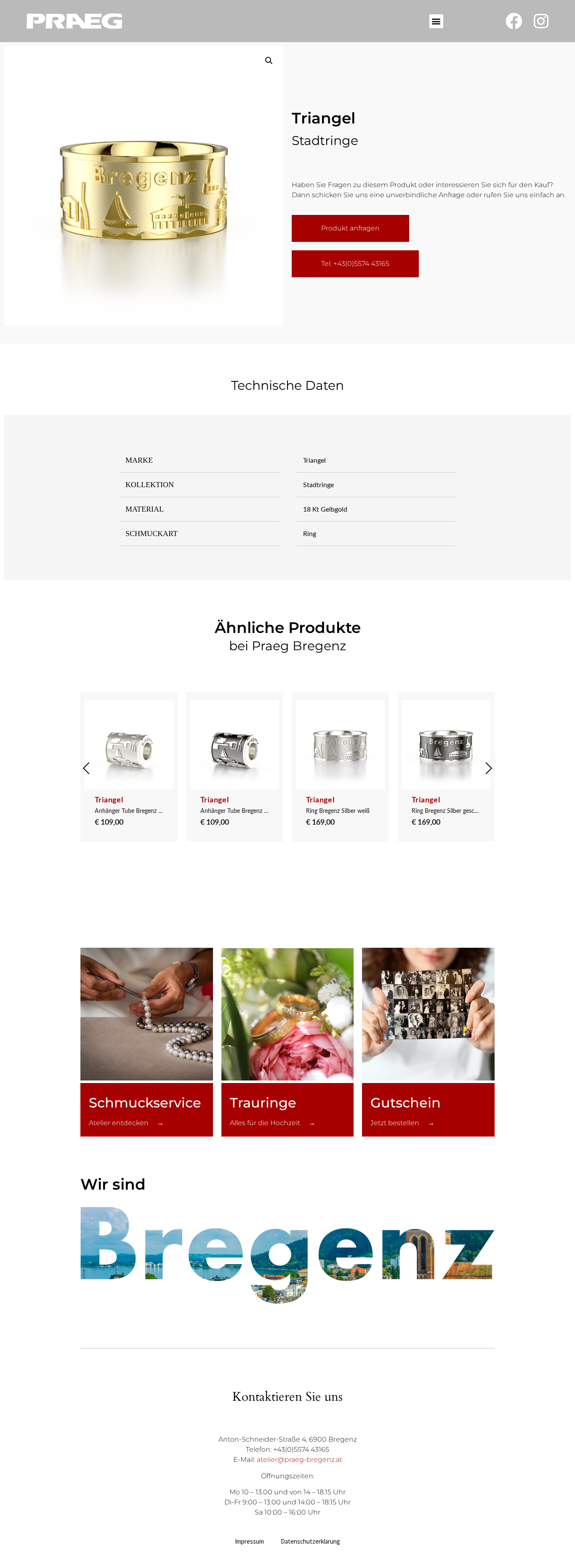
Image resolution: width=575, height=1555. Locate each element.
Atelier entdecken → (126, 1123)
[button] (436, 21)
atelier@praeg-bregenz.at (299, 1460)
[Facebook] (514, 21)
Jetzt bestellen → (402, 1123)
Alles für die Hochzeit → (272, 1123)
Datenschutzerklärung (310, 1541)
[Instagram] (541, 21)
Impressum (249, 1541)
